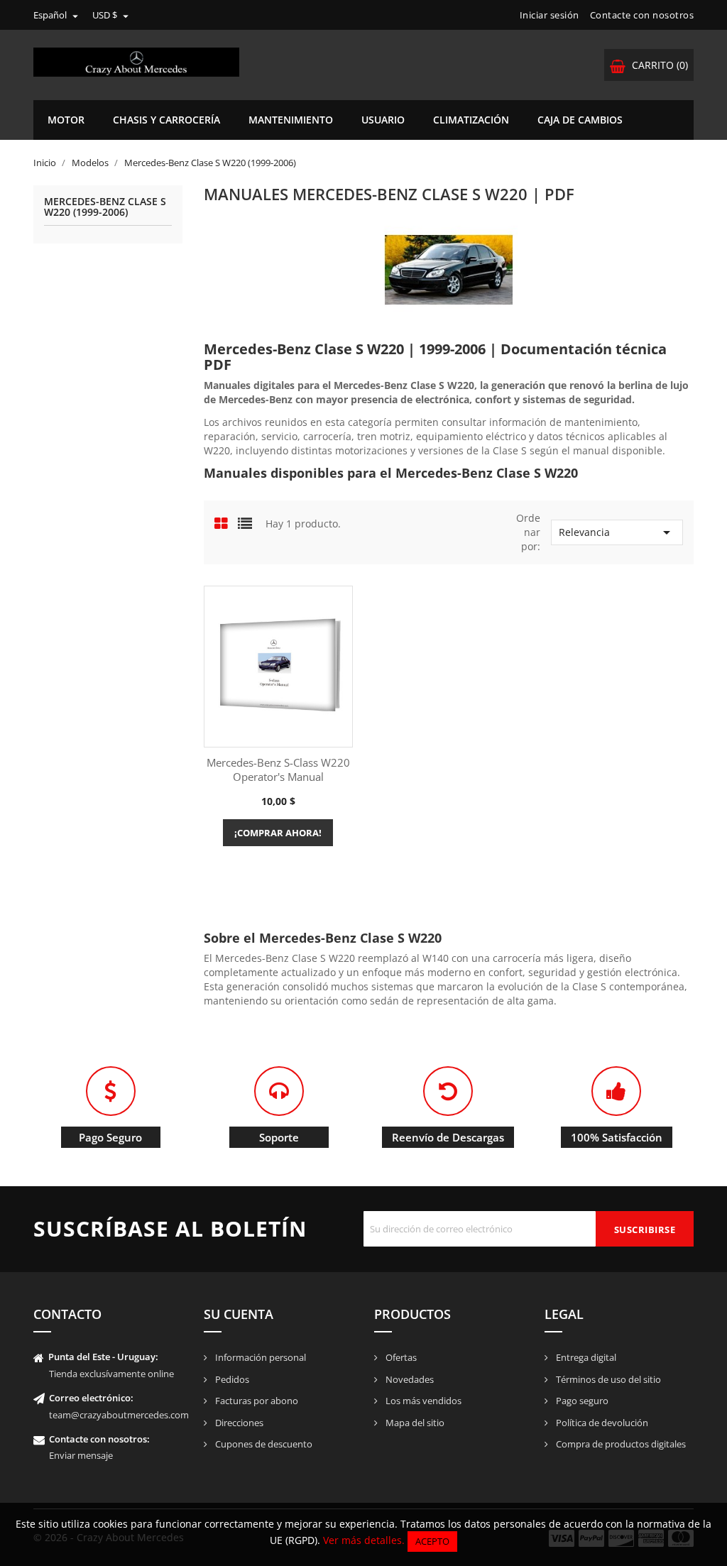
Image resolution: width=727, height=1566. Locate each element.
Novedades (408, 1379)
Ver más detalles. (364, 1540)
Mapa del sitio (413, 1422)
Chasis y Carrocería (166, 119)
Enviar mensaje (81, 1455)
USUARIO (383, 119)
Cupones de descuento (262, 1444)
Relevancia (617, 532)
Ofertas (400, 1357)
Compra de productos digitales (620, 1444)
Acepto (432, 1541)
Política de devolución (601, 1422)
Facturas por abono (255, 1400)
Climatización (471, 119)
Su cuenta (238, 1314)
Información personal (259, 1357)
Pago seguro (581, 1400)
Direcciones (238, 1422)
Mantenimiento (290, 119)
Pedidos (231, 1379)
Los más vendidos (422, 1400)
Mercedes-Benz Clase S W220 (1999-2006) (105, 207)
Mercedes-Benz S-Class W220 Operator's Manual (278, 769)
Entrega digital (585, 1357)
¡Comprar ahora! (278, 832)
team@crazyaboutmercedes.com (119, 1414)
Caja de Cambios (580, 119)
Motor (66, 119)
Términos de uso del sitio (607, 1379)
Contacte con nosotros (642, 15)
